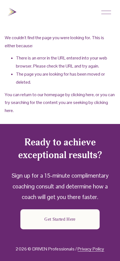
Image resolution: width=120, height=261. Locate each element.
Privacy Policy (91, 249)
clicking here (82, 95)
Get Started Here (59, 219)
